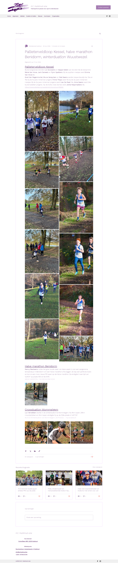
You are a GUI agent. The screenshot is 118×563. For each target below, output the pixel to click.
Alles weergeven (97, 467)
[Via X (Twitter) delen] (30, 451)
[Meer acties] (92, 46)
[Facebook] (107, 16)
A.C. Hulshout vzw (39, 6)
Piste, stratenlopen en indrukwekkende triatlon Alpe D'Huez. (59, 490)
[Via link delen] (39, 451)
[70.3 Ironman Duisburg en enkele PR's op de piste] (29, 478)
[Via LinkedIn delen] (35, 451)
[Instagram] (110, 16)
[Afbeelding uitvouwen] (42, 121)
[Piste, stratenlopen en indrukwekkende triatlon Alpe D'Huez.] (59, 478)
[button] (100, 33)
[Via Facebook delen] (26, 451)
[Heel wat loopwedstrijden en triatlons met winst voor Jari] (89, 478)
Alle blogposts (20, 33)
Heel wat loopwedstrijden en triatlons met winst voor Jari (88, 490)
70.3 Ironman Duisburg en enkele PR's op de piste (27, 490)
